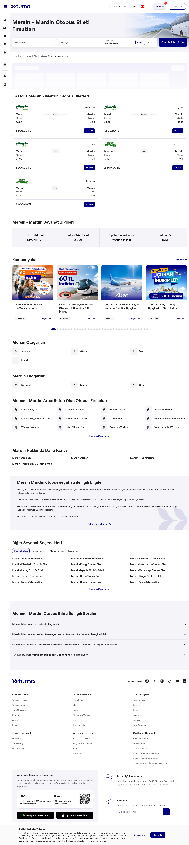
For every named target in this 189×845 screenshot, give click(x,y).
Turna (14, 56)
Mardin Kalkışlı (57, 550)
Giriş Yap (177, 6)
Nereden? (20, 42)
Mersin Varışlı (38, 550)
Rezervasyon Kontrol (119, 6)
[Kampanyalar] (5, 76)
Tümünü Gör (180, 259)
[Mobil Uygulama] (5, 84)
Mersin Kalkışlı (21, 550)
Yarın (150, 42)
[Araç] (5, 44)
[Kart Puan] (5, 64)
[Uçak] (5, 19)
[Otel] (5, 28)
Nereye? (65, 42)
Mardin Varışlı (74, 550)
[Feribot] (5, 53)
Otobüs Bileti (25, 56)
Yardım (134, 6)
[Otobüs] (5, 36)
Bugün (140, 42)
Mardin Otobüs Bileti (43, 56)
